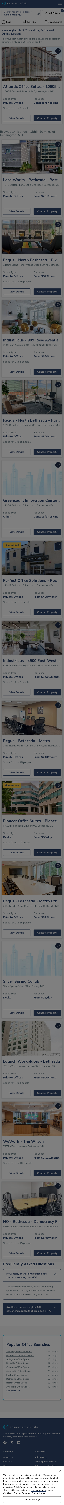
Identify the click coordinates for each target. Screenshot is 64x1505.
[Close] (60, 1470)
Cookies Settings (32, 1499)
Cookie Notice (39, 1493)
